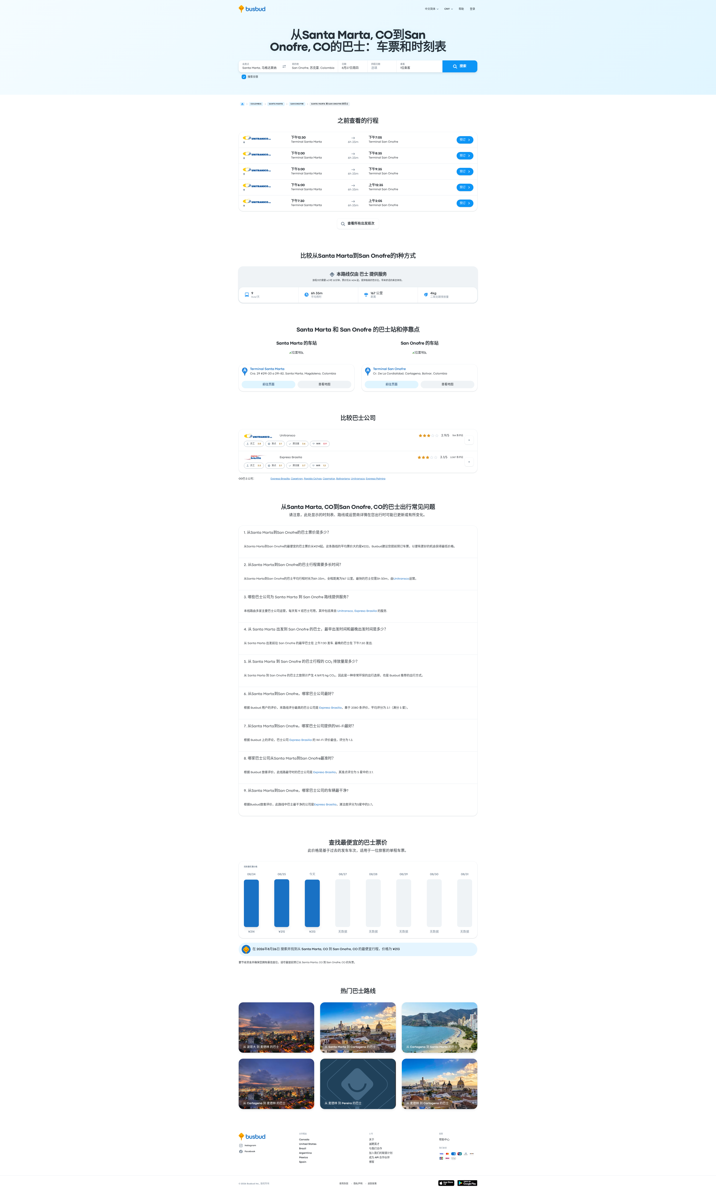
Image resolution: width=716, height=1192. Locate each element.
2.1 (280, 444)
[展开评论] (469, 440)
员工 (252, 444)
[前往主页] (252, 9)
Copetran (297, 479)
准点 (274, 444)
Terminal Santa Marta (267, 369)
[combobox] (259, 66)
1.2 (324, 466)
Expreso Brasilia (291, 457)
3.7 (303, 466)
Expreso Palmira (375, 479)
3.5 (259, 466)
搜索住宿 (253, 77)
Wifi (318, 444)
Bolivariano (343, 479)
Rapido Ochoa (313, 479)
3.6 (303, 444)
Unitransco (287, 435)
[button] (284, 66)
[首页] (242, 104)
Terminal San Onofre (389, 369)
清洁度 (296, 444)
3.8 (259, 444)
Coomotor (329, 479)
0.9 (325, 444)
